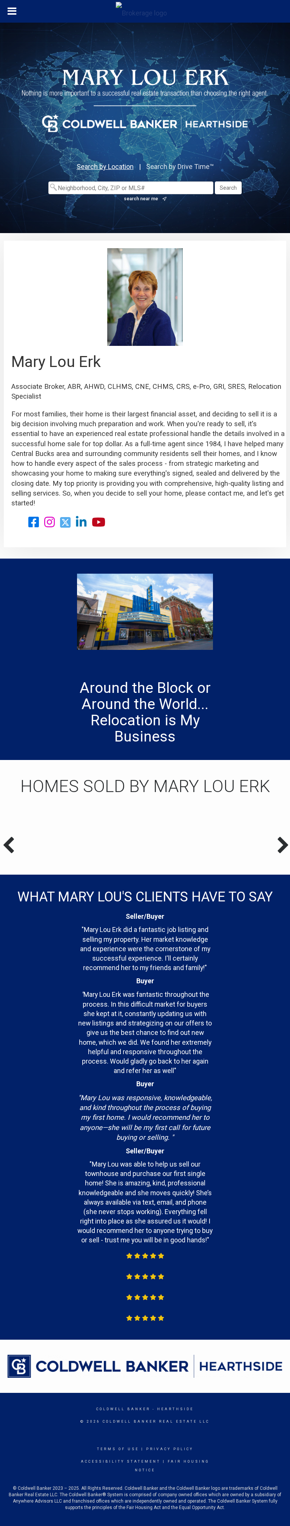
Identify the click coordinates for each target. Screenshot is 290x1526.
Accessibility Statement (120, 1461)
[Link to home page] (145, 11)
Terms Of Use (118, 1449)
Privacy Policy (169, 1449)
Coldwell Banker (123, 1409)
